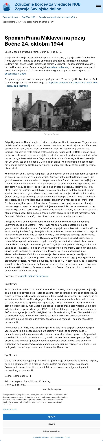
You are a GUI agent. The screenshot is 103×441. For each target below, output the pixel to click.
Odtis (68, 437)
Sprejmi (51, 416)
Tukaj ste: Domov (10, 17)
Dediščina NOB (28, 17)
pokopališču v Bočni (15, 73)
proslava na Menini (58, 67)
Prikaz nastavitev (51, 431)
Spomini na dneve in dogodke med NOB (57, 17)
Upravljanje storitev (10, 409)
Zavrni (51, 424)
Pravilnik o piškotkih (41, 437)
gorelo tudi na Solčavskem (34, 276)
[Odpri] (98, 6)
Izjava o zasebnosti (57, 437)
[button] (99, 389)
